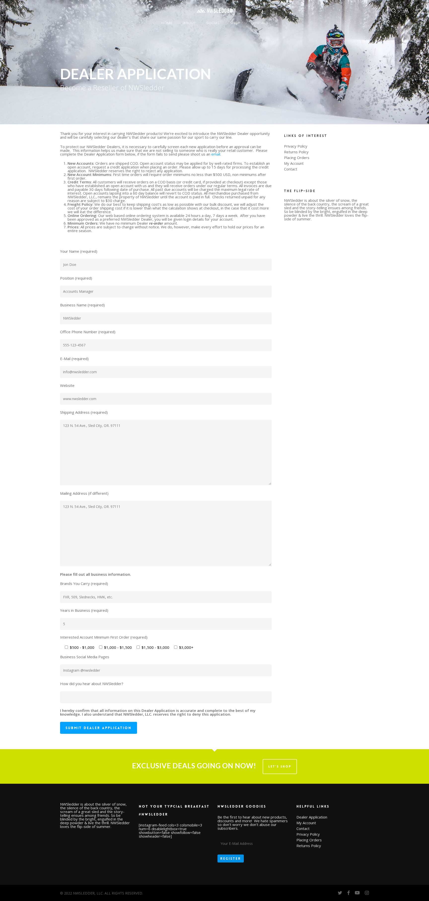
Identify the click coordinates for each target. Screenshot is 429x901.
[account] (407, 10)
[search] (394, 10)
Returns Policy (296, 152)
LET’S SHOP (279, 767)
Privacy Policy (295, 146)
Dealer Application (311, 817)
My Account (294, 163)
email (215, 154)
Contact (290, 169)
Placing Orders (296, 158)
